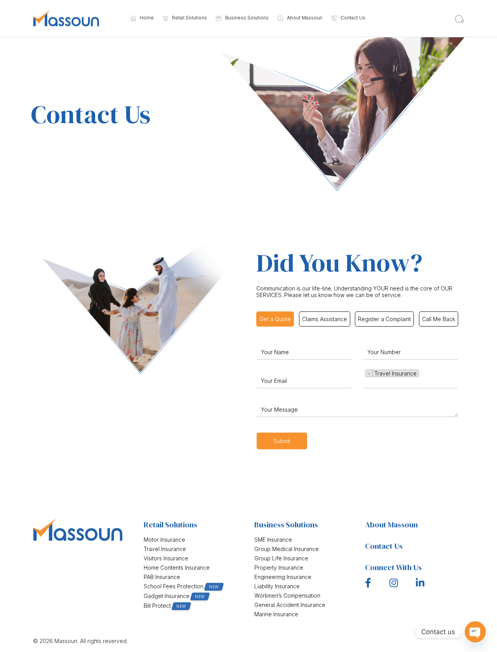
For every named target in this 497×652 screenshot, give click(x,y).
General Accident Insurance (289, 605)
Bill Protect (165, 605)
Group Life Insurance (281, 558)
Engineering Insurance (282, 577)
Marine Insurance (276, 614)
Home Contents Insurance (177, 567)
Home (147, 18)
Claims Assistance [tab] (324, 319)
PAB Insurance (162, 577)
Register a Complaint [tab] (384, 319)
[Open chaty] (475, 631)
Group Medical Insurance (286, 549)
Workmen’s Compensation (287, 595)
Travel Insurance (165, 549)
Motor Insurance (164, 539)
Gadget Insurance (174, 596)
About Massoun (304, 18)
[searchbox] (423, 373)
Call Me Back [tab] (438, 319)
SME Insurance (273, 539)
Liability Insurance (277, 586)
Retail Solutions (189, 18)
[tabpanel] (357, 395)
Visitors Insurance (166, 558)
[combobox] (410, 377)
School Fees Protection (181, 586)
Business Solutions (247, 18)
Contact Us (353, 18)
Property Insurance (278, 567)
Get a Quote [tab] (275, 319)
